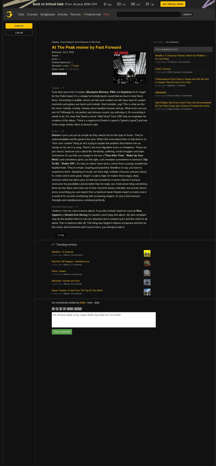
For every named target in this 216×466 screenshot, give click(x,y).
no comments (172, 42)
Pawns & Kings (173, 96)
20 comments (76, 284)
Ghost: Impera (59, 271)
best (82, 302)
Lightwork (171, 85)
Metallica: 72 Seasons (63, 252)
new (89, 302)
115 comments (184, 62)
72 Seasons (172, 62)
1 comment (180, 85)
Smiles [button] (70, 309)
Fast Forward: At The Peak (87, 42)
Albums (55, 42)
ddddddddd (160, 92)
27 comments (76, 265)
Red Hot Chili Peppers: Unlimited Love (70, 261)
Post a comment (62, 331)
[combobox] (104, 319)
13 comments (186, 109)
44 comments (76, 294)
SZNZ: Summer (163, 69)
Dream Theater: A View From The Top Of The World (77, 290)
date (97, 302)
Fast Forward (67, 42)
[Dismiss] (210, 4)
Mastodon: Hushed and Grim (66, 281)
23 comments (76, 274)
